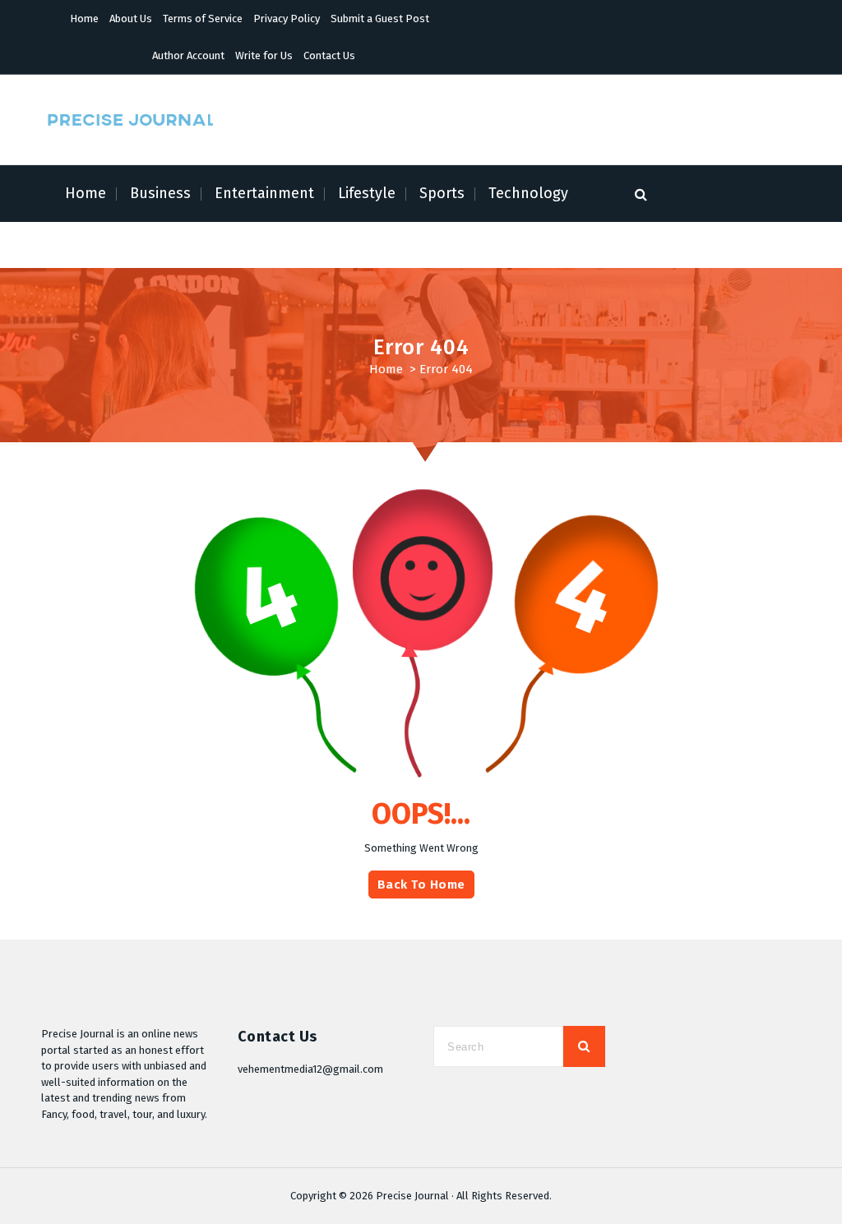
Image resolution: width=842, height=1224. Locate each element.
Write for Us (264, 55)
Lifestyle (367, 193)
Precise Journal (412, 1195)
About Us (130, 18)
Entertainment (264, 193)
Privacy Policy (286, 18)
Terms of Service (203, 18)
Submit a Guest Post (380, 18)
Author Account (188, 55)
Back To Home (421, 884)
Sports (442, 193)
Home (84, 18)
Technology (528, 193)
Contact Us (329, 55)
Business (160, 193)
